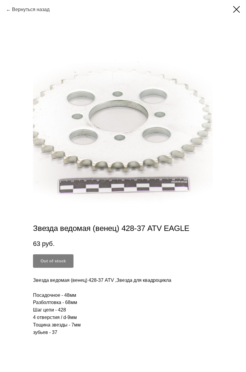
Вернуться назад (31, 9)
